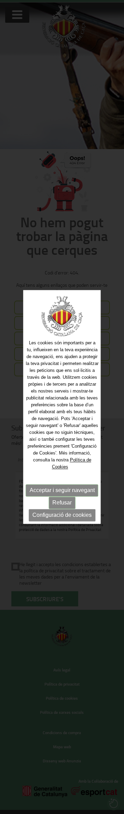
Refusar (62, 502)
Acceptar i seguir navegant (62, 490)
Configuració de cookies (62, 515)
